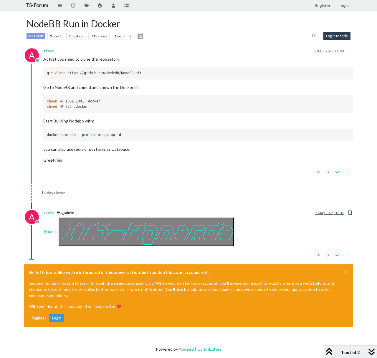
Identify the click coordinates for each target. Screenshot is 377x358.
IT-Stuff (38, 36)
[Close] (346, 272)
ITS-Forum (36, 5)
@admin (67, 213)
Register (39, 318)
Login (56, 318)
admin (48, 51)
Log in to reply (337, 36)
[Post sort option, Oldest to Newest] (314, 36)
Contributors (209, 349)
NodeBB (186, 349)
